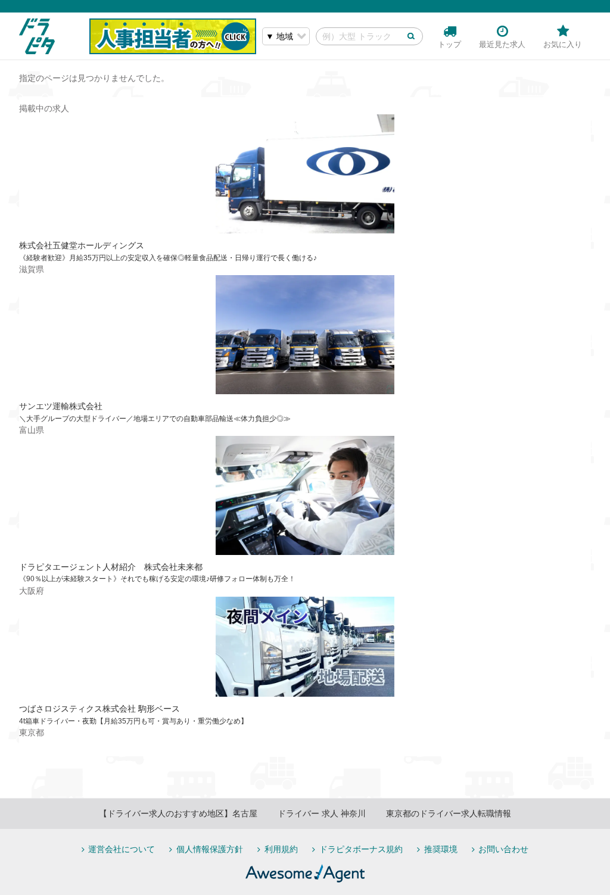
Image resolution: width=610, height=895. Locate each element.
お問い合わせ (503, 849)
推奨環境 (441, 849)
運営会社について (121, 849)
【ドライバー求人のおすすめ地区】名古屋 (178, 813)
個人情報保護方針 (209, 849)
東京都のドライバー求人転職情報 (448, 813)
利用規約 (281, 849)
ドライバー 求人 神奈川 (322, 813)
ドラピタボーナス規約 (361, 849)
